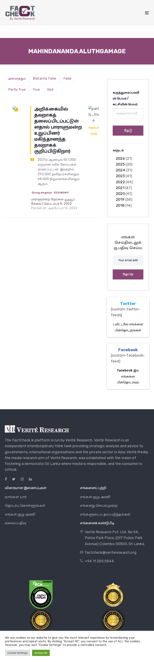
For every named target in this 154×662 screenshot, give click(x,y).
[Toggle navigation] (125, 12)
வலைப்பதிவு (15, 523)
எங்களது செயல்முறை (99, 505)
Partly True (16, 89)
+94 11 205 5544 (99, 561)
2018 (120, 205)
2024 (120, 170)
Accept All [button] (40, 652)
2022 (120, 182)
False (68, 78)
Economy (61, 192)
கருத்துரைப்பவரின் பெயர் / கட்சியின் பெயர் (126, 98)
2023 (120, 176)
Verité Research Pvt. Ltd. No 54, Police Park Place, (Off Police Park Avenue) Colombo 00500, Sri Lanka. (115, 538)
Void (50, 89)
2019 (120, 199)
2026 (120, 158)
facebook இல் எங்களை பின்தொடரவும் (128, 376)
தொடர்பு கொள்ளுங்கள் (25, 505)
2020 (120, 193)
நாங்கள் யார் (15, 497)
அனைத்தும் (17, 78)
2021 (120, 188)
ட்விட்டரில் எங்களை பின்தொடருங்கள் (128, 327)
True (36, 89)
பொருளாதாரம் (42, 192)
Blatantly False (44, 78)
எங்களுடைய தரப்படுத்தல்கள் (105, 514)
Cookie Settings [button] (17, 652)
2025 (120, 164)
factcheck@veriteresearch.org (110, 552)
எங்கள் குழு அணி (20, 514)
